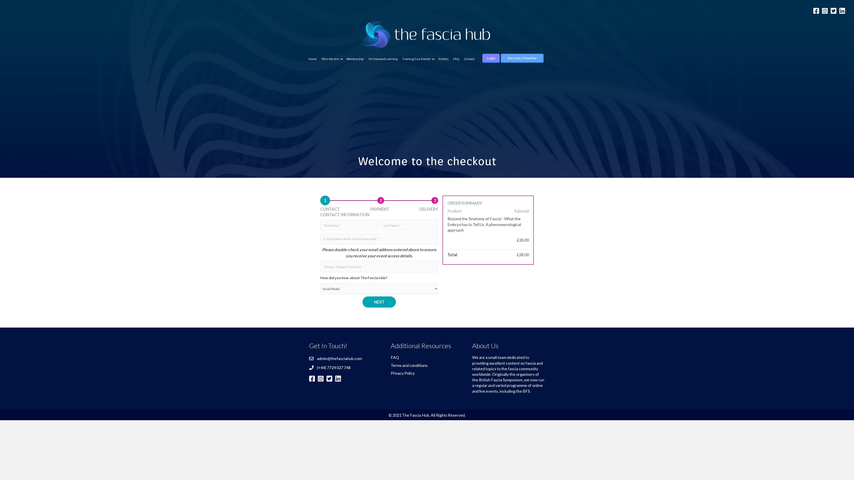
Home (312, 59)
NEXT (379, 302)
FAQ (456, 59)
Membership (355, 59)
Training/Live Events (416, 59)
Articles (443, 59)
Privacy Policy (403, 373)
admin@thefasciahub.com (339, 358)
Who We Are (330, 59)
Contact (469, 59)
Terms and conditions (409, 365)
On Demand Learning (383, 59)
